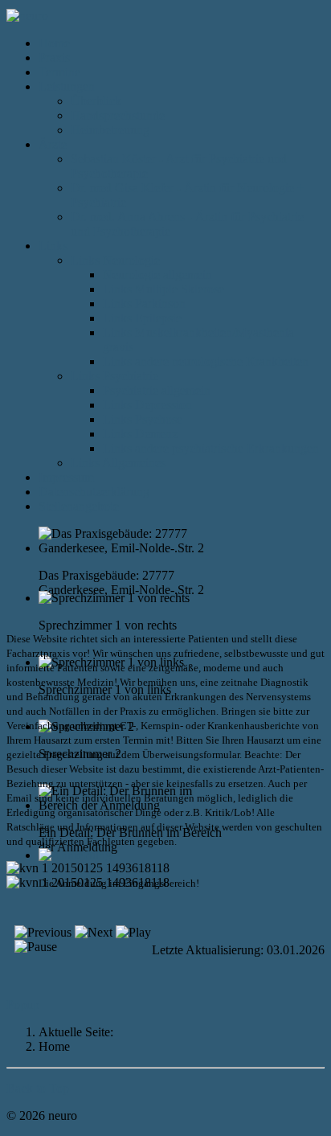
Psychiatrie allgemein (156, 390)
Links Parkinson (144, 303)
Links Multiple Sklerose (163, 289)
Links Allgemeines (118, 463)
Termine (59, 72)
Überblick (96, 101)
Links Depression (147, 405)
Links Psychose (142, 419)
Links (53, 245)
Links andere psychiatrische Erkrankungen (211, 448)
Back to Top (37, 1088)
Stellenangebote (79, 506)
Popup (22, 1004)
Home (54, 43)
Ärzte (53, 144)
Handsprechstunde (118, 115)
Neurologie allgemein (157, 274)
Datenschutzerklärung (94, 491)
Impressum (66, 477)
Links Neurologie (115, 260)
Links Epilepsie (142, 318)
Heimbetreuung (110, 130)
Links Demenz (140, 434)
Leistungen (67, 86)
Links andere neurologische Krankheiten (206, 361)
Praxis (54, 57)
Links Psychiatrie (114, 376)
